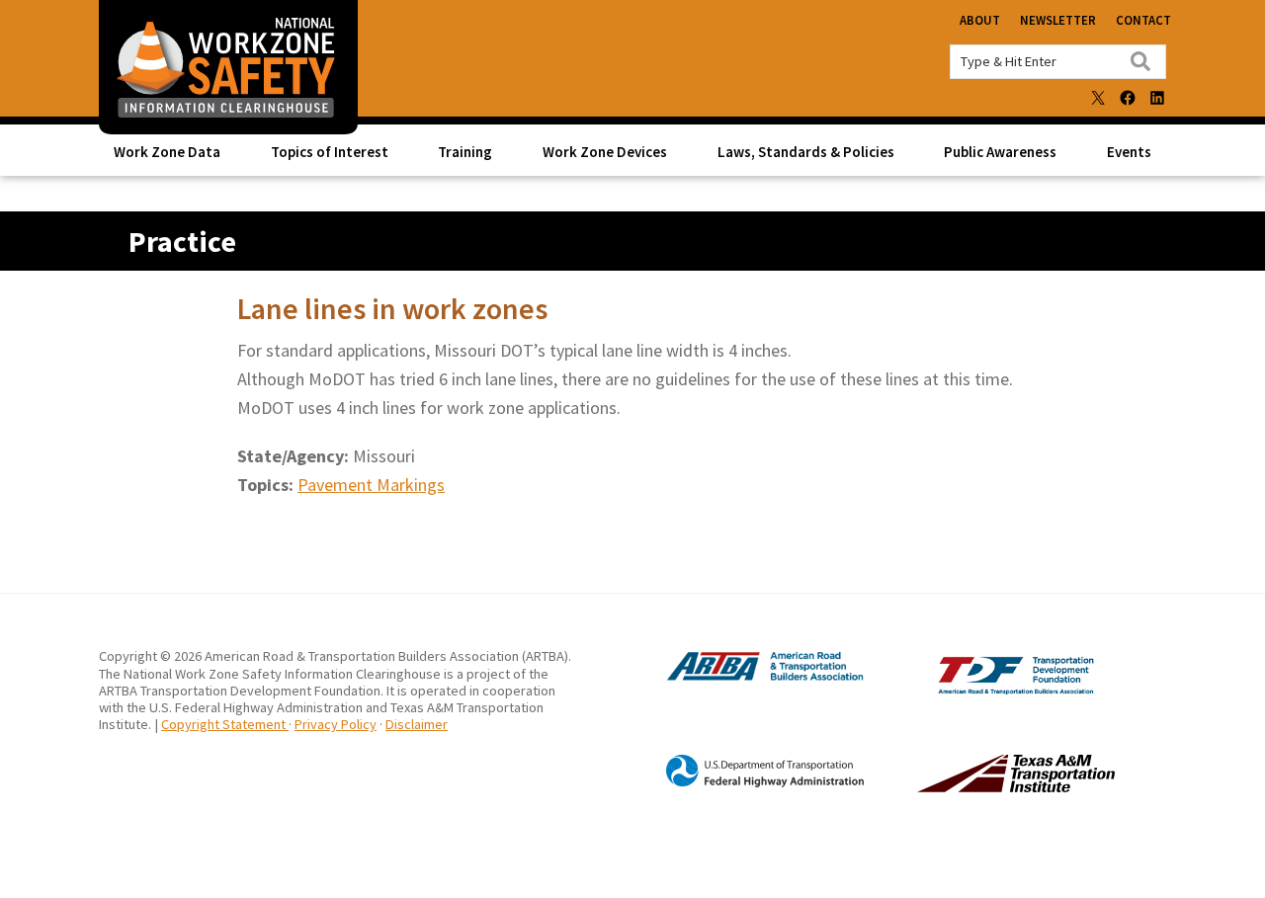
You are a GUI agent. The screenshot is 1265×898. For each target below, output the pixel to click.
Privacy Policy (336, 724)
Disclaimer (416, 724)
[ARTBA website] (745, 677)
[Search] (1140, 61)
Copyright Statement (225, 724)
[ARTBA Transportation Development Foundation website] (975, 689)
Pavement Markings (371, 484)
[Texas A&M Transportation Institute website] (975, 787)
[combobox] (1058, 61)
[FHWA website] (745, 784)
